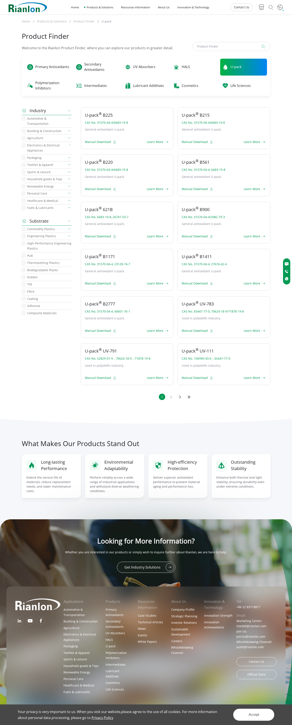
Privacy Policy (102, 717)
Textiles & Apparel (76, 653)
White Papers (147, 642)
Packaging (70, 646)
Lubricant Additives (112, 673)
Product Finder (84, 21)
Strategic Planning (184, 616)
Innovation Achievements (214, 625)
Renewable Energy (76, 672)
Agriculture (71, 628)
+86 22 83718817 (248, 607)
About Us (164, 7)
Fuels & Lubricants (76, 692)
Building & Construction (80, 621)
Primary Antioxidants (115, 612)
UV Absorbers (115, 633)
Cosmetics (113, 683)
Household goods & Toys (81, 666)
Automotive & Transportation (74, 612)
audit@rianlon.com (250, 647)
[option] (51, 476)
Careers (176, 641)
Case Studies (147, 615)
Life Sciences (115, 689)
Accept (254, 714)
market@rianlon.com (251, 626)
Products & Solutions (100, 7)
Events (142, 635)
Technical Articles (150, 622)
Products (113, 601)
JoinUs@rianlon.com (250, 636)
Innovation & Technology (193, 7)
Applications (73, 601)
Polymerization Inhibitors (116, 655)
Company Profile (183, 609)
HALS (109, 640)
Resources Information (135, 7)
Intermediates (116, 664)
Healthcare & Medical (78, 685)
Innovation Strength (218, 615)
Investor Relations (184, 623)
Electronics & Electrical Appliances (79, 637)
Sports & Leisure (75, 659)
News (142, 629)
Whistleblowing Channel (182, 650)
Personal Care (73, 679)
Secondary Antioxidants (115, 624)
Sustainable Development (180, 632)
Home (75, 7)
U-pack (106, 21)
